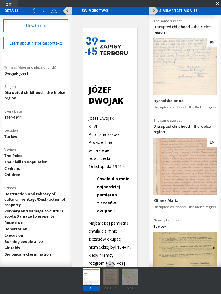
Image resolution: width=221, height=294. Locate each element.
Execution (13, 235)
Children (12, 174)
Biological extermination (27, 254)
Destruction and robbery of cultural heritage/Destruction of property (34, 199)
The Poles (13, 155)
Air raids (12, 247)
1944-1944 (13, 117)
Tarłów (10, 136)
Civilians (12, 168)
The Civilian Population (26, 162)
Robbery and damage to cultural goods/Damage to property (34, 213)
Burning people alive (23, 241)
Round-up (13, 222)
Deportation (16, 228)
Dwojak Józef (16, 73)
